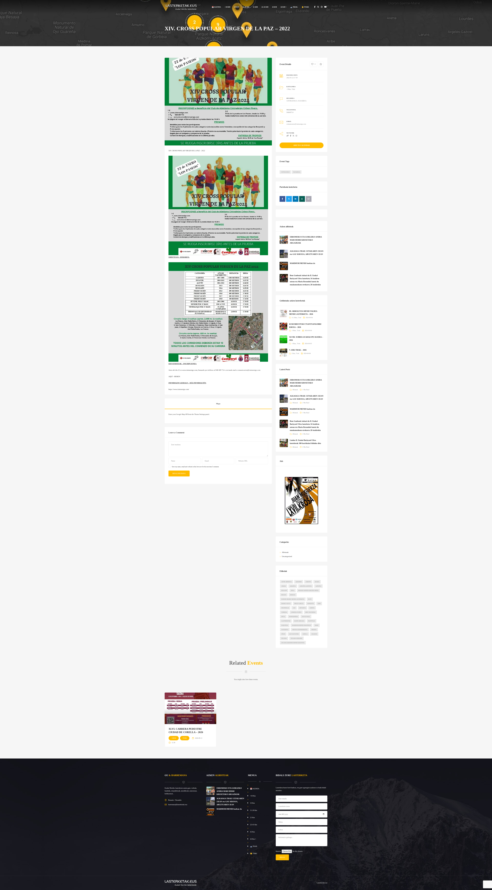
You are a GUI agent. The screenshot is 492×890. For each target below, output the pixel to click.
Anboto (308, 581)
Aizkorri (299, 581)
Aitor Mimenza (286, 581)
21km (293, 353)
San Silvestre (294, 634)
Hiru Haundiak (310, 612)
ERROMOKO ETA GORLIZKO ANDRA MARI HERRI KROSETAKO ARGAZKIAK (306, 240)
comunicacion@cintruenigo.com (296, 124)
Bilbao (283, 595)
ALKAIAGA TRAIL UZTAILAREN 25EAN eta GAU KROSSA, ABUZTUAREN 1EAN (230, 802)
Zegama (284, 638)
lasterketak (285, 621)
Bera (292, 590)
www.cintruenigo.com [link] (189, 370)
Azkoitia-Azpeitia (306, 586)
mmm (316, 625)
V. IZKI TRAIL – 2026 (297, 350)
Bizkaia (292, 595)
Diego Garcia (298, 603)
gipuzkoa (302, 608)
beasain (284, 590)
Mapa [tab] (218, 404)
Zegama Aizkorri (296, 638)
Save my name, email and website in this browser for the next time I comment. (195, 467)
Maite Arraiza (299, 621)
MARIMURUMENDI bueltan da (302, 263)
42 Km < (283, 7)
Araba (317, 581)
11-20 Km (246, 7)
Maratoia (284, 625)
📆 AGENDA (216, 7)
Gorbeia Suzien (296, 612)
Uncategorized (287, 556)
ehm (319, 603)
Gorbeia (284, 612)
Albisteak (295, 389)
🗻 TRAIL (294, 7)
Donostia (310, 603)
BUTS (309, 599)
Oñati (283, 634)
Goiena (312, 608)
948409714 (289, 112)
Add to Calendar (301, 145)
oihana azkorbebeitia (299, 629)
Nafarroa (296, 172)
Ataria (283, 586)
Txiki (293, 89)
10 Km (236, 7)
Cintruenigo (285, 172)
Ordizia (313, 629)
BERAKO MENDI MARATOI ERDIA (308, 590)
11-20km (294, 317)
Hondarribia (293, 616)
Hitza (283, 616)
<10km (288, 89)
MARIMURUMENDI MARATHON (301, 625)
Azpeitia (318, 586)
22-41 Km (265, 7)
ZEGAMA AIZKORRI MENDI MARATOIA (292, 642)
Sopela (305, 634)
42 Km (274, 7)
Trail (299, 317)
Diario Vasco (285, 603)
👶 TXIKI (305, 7)
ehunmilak (285, 608)
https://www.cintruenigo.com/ (178, 389)
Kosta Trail (306, 616)
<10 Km (227, 7)
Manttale (311, 621)
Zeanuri (314, 634)
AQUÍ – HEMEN (174, 376)
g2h (294, 608)
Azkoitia (293, 586)
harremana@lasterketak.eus (177, 804)
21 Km (255, 7)
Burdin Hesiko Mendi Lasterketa (292, 599)
